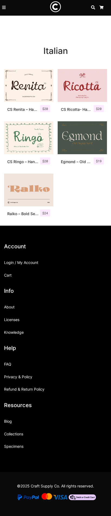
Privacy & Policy (18, 376)
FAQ (7, 364)
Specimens (13, 446)
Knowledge (14, 332)
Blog (8, 421)
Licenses (11, 319)
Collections (13, 434)
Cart (8, 275)
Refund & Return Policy (24, 389)
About (9, 307)
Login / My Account (21, 262)
